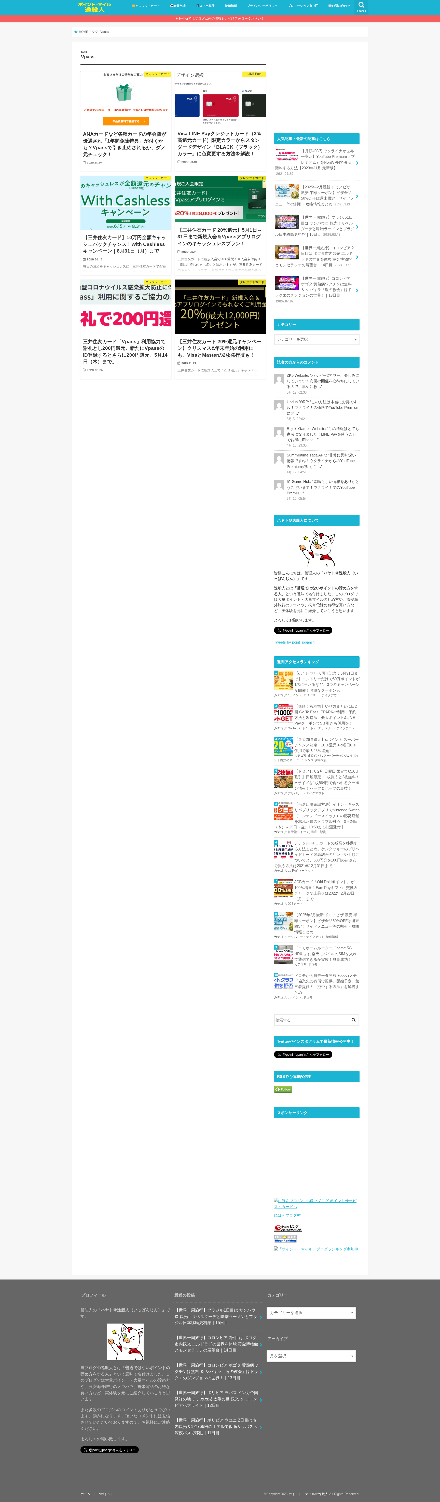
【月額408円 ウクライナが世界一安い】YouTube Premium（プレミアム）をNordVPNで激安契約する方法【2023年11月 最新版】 (315, 162)
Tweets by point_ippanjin (294, 642)
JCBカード (295, 904)
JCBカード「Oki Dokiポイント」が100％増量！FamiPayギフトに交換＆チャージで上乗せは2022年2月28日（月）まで (326, 890)
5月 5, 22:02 (296, 419)
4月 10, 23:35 (297, 445)
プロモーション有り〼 (303, 6)
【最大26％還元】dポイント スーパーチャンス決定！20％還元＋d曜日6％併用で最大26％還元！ (326, 745)
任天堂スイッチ (298, 832)
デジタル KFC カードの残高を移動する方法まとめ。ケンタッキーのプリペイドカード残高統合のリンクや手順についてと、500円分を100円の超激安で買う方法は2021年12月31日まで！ (316, 854)
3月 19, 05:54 (297, 498)
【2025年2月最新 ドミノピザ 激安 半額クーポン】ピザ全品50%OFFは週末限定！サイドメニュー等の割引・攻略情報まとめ (314, 195)
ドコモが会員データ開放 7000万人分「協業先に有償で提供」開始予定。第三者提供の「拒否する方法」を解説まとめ (326, 984)
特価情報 (231, 6)
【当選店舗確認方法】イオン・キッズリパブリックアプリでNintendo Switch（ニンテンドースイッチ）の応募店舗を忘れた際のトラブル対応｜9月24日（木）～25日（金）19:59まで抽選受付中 (317, 815)
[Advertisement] (317, 86)
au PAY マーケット (301, 870)
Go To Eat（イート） (302, 728)
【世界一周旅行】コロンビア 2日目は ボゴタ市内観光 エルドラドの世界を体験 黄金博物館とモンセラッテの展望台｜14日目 (314, 256)
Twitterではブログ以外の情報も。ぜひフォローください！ (221, 18)
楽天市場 (179, 6)
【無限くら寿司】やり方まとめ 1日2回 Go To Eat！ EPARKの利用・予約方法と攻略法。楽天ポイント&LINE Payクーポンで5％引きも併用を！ (325, 715)
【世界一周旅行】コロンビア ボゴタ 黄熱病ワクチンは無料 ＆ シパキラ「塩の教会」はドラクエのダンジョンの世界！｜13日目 (313, 289)
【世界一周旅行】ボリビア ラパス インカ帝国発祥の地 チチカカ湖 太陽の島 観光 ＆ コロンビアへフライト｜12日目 (216, 1398)
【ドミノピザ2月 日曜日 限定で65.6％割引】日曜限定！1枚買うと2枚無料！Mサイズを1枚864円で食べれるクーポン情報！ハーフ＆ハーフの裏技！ (327, 779)
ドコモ (312, 964)
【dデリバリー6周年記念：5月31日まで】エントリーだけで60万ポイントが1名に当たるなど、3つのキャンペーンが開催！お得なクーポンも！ (327, 681)
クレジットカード (147, 6)
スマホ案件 (207, 6)
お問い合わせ (341, 6)
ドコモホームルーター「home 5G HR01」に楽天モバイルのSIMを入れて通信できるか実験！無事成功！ (325, 953)
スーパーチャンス (336, 755)
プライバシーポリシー (262, 6)
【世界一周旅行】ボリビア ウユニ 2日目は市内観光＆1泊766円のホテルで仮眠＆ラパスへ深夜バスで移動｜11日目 (216, 1426)
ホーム (85, 1494)
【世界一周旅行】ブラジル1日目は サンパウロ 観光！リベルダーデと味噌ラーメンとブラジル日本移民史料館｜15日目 (314, 226)
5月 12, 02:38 (297, 392)
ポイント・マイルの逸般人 (308, 1494)
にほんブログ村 (287, 1215)
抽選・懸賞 (318, 832)
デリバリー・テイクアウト (321, 695)
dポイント (295, 695)
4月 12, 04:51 (297, 472)
